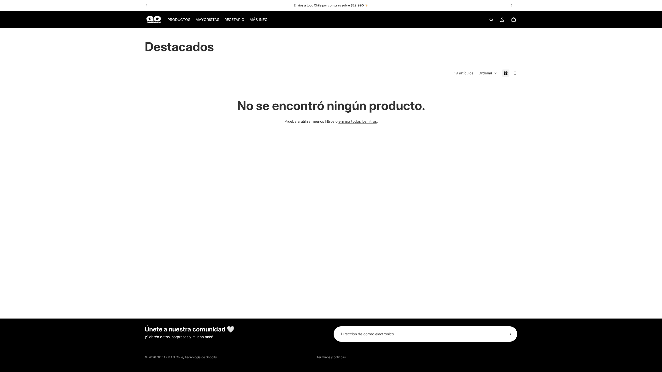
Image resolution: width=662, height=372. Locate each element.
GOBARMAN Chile (170, 357)
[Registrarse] (509, 334)
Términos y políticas (331, 357)
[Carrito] (513, 19)
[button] (487, 73)
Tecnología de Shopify (201, 357)
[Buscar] (491, 19)
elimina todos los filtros (357, 121)
